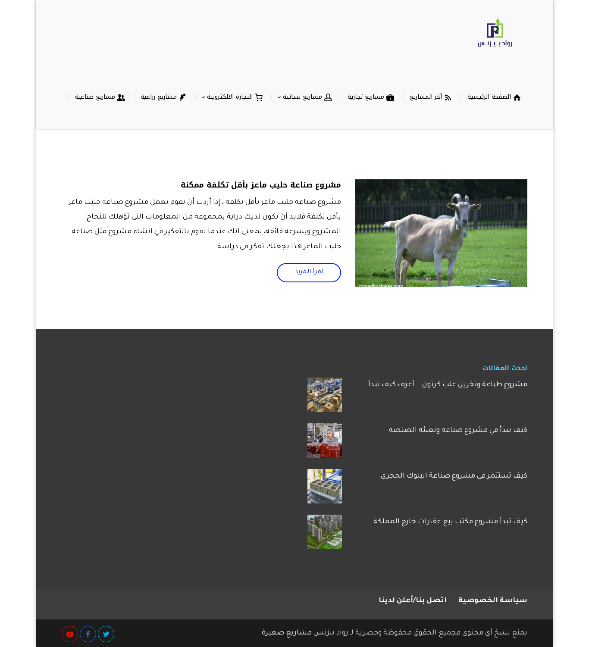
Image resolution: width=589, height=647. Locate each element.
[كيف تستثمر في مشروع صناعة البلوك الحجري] (324, 489)
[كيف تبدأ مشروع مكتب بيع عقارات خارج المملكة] (324, 535)
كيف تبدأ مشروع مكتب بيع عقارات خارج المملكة (450, 522)
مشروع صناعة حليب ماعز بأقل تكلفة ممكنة (261, 185)
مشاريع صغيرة (287, 633)
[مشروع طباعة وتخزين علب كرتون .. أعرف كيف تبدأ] (324, 398)
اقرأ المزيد (309, 272)
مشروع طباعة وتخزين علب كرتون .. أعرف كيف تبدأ (447, 385)
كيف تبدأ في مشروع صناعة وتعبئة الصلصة (458, 430)
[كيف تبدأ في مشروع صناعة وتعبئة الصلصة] (324, 443)
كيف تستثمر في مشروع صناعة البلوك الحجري (454, 476)
